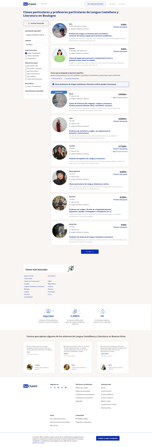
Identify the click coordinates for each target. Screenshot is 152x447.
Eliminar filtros (57, 78)
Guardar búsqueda (72, 78)
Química (50, 289)
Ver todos (88, 251)
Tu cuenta (122, 4)
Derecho (27, 294)
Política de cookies (82, 388)
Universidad (28, 278)
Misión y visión (106, 401)
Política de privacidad (83, 391)
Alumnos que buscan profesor (60, 422)
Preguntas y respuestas (83, 422)
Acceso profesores (107, 394)
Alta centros (54, 425)
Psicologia (51, 292)
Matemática (52, 284)
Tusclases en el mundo (108, 404)
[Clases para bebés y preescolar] (59, 278)
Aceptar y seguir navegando (108, 438)
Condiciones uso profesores (85, 394)
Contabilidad (28, 297)
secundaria (51, 276)
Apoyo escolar (29, 276)
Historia (50, 286)
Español (26, 284)
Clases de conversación (32, 281)
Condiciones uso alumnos (84, 398)
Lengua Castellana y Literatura (34, 286)
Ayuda (103, 388)
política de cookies (38, 443)
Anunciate (112, 4)
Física (49, 294)
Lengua (26, 292)
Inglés (50, 281)
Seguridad (79, 401)
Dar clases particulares (95, 4)
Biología (26, 289)
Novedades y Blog (81, 419)
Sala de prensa (106, 408)
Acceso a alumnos (107, 398)
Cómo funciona (106, 391)
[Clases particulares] (29, 6)
